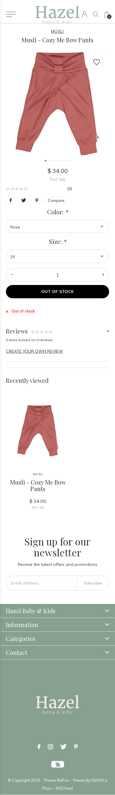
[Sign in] (84, 14)
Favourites (97, 62)
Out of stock (57, 291)
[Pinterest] (76, 746)
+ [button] (103, 274)
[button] (11, 14)
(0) (69, 188)
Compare (56, 200)
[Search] (95, 14)
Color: (57, 212)
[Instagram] (50, 746)
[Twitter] (63, 746)
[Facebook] (38, 746)
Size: (57, 241)
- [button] (12, 274)
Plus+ (47, 788)
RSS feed (64, 788)
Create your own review (34, 351)
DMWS (97, 780)
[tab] (57, 331)
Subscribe (92, 583)
